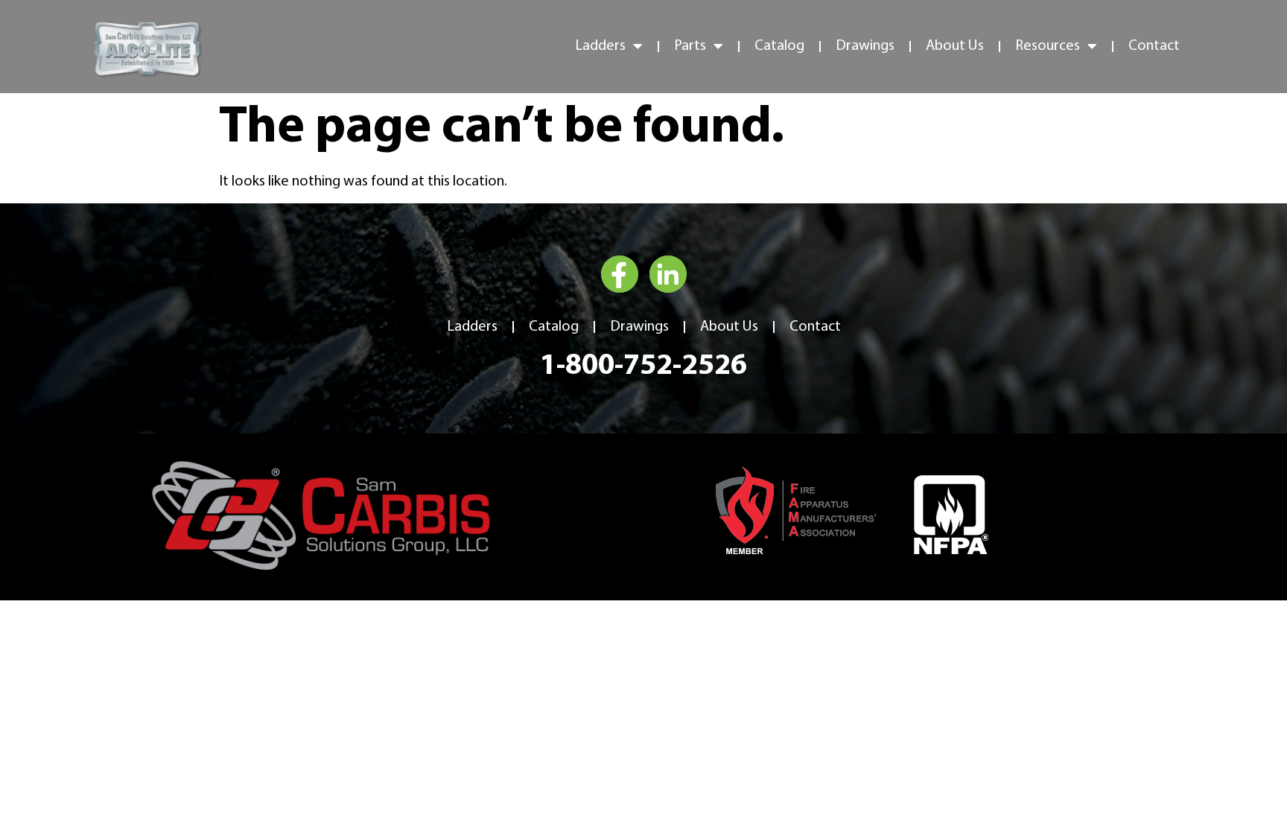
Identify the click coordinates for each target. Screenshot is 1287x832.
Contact (1154, 46)
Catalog (779, 46)
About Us (955, 46)
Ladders (472, 327)
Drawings (865, 46)
